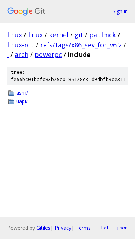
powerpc (48, 54)
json (122, 227)
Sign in (120, 11)
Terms (83, 227)
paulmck (102, 34)
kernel (58, 34)
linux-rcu (20, 44)
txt (104, 227)
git (79, 34)
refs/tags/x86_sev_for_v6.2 (81, 44)
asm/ (22, 92)
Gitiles (43, 227)
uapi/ (22, 101)
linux (14, 34)
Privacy (63, 227)
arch (21, 54)
